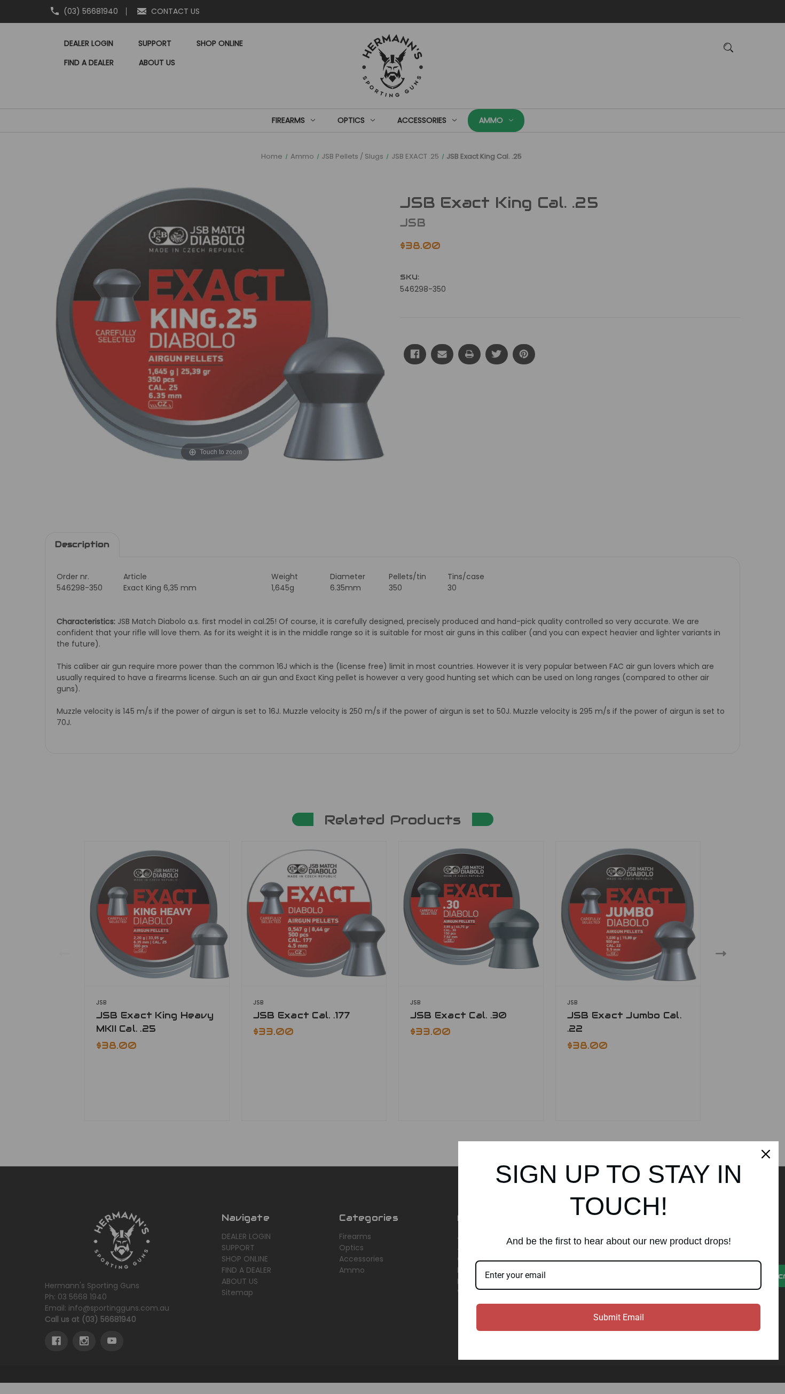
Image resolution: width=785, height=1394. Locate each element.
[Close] (766, 1154)
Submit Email (618, 1317)
